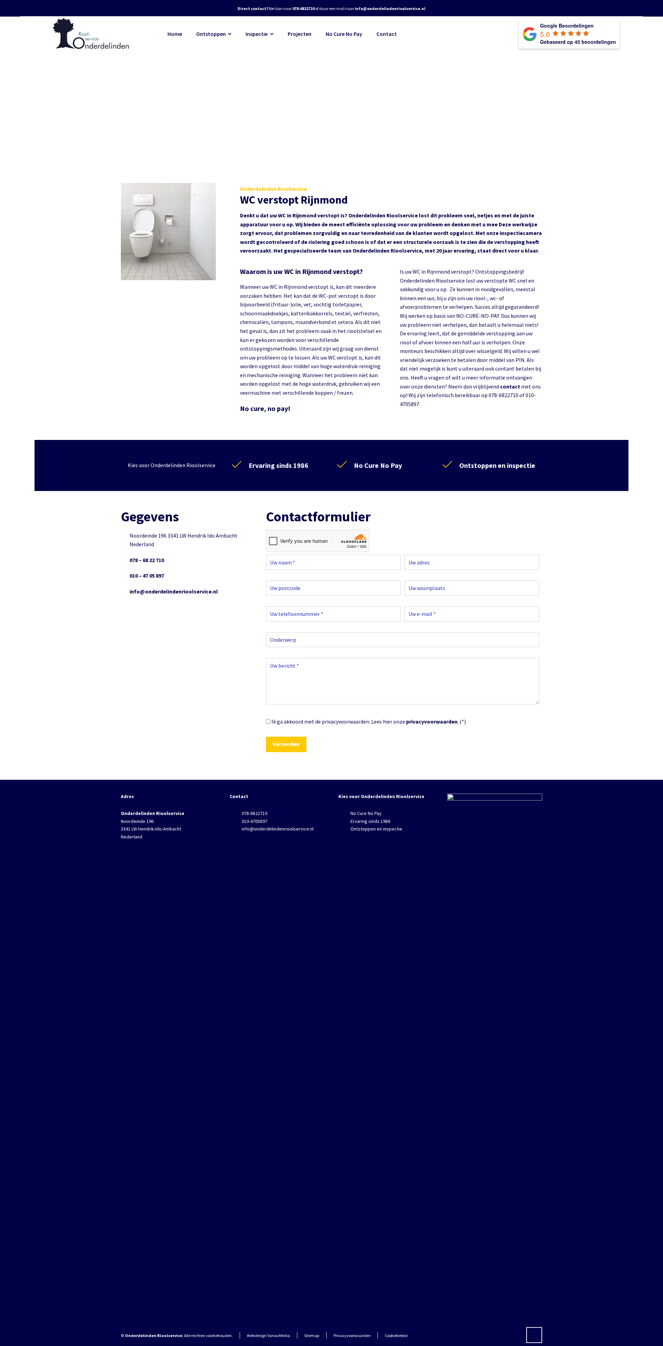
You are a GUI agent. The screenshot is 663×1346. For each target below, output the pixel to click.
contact (510, 386)
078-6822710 (254, 813)
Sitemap (311, 1335)
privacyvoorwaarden (432, 721)
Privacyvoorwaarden (352, 1335)
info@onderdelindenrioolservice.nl (173, 591)
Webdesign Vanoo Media (268, 1335)
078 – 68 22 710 (146, 560)
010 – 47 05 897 (146, 575)
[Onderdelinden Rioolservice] (92, 34)
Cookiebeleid (396, 1335)
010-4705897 (254, 821)
